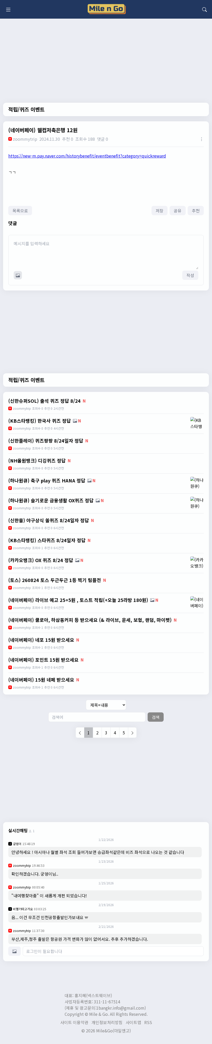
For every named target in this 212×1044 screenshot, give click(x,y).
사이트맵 (133, 1022)
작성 (190, 275)
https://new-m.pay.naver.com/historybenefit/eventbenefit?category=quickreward (87, 156)
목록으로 (20, 210)
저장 (159, 210)
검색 (156, 717)
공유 (177, 210)
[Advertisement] (106, 779)
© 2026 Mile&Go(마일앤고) (106, 1030)
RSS (148, 1022)
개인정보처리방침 (107, 1022)
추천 (196, 210)
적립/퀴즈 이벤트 (26, 109)
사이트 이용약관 (74, 1022)
